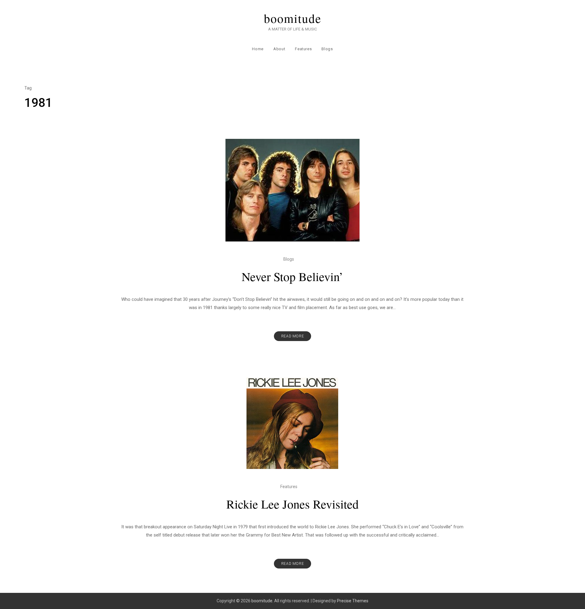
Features (303, 49)
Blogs (327, 49)
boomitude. (262, 600)
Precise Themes (352, 600)
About (279, 49)
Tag (28, 88)
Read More (292, 336)
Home (258, 49)
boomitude (292, 18)
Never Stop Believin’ (292, 276)
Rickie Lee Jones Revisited (292, 504)
